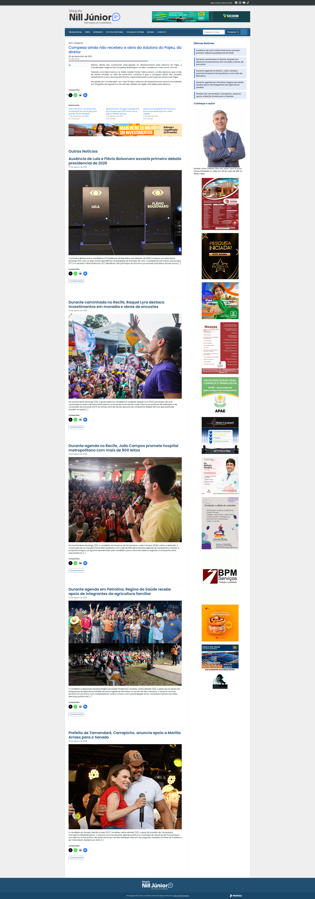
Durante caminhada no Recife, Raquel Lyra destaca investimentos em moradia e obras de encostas (116, 304)
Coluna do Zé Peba (135, 32)
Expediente (98, 32)
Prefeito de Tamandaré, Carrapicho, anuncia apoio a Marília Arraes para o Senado (125, 735)
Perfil (87, 32)
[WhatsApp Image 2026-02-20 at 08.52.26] (220, 256)
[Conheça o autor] (220, 137)
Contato (161, 32)
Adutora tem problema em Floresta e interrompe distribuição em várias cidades (159, 111)
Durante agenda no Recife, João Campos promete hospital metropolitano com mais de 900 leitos (123, 448)
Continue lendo (76, 281)
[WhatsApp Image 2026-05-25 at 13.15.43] (220, 203)
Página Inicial (75, 32)
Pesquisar (232, 32)
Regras (150, 32)
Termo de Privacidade (181, 896)
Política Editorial (114, 32)
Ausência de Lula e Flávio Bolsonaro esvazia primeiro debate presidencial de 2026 (125, 161)
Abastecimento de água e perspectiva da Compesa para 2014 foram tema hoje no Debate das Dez (122, 111)
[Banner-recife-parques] (220, 300)
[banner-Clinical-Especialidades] (220, 348)
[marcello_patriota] (220, 681)
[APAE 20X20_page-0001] (220, 395)
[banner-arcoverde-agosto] (125, 129)
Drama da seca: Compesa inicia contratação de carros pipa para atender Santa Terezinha (83, 111)
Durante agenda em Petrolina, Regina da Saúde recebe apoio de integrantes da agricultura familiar (120, 591)
